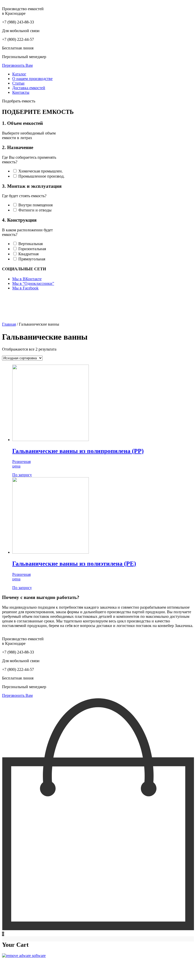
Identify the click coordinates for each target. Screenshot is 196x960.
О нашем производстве (32, 78)
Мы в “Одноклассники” (33, 283)
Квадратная (28, 254)
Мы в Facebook (25, 288)
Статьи (18, 83)
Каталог (19, 74)
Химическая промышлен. (40, 171)
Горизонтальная (31, 249)
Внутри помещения (35, 205)
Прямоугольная (31, 259)
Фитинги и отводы (34, 210)
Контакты (20, 92)
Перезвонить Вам (17, 65)
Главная (9, 324)
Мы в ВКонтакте (27, 279)
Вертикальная (30, 244)
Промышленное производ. (41, 176)
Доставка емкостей (28, 88)
